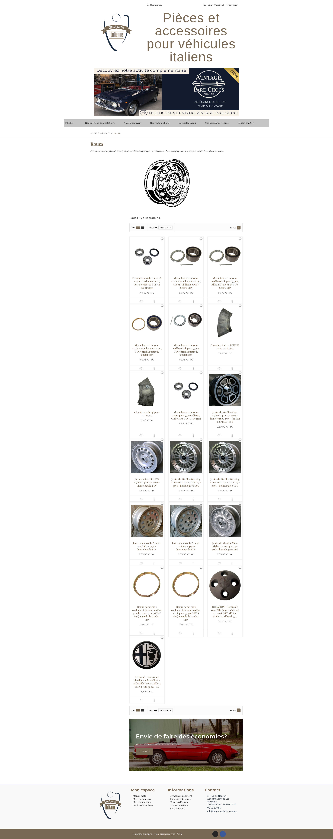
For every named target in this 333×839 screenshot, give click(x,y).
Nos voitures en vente (217, 123)
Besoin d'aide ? (246, 123)
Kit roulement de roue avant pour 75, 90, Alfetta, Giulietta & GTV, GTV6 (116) (186, 415)
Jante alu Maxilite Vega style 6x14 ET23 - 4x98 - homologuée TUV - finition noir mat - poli (225, 417)
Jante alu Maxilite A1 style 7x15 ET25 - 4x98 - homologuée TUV (186, 546)
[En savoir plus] (154, 301)
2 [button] (167, 114)
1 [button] (165, 114)
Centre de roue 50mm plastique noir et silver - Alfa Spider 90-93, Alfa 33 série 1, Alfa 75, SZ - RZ (147, 682)
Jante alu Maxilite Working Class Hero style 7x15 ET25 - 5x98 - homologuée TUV (225, 482)
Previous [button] (97, 92)
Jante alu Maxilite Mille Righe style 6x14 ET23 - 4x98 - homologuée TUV (225, 546)
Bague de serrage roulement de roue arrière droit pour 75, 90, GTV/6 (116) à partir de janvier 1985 (186, 613)
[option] (166, 92)
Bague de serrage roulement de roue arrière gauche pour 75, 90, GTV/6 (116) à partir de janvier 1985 (147, 613)
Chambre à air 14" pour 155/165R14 (147, 414)
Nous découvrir (132, 123)
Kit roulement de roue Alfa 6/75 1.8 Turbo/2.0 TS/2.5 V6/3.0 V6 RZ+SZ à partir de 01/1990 (147, 283)
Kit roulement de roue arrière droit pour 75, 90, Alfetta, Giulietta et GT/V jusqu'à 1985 (225, 283)
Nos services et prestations (100, 123)
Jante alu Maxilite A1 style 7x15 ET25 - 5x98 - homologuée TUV (147, 546)
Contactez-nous (187, 123)
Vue (133, 227)
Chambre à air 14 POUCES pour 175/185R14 (225, 347)
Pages (233, 227)
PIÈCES (69, 123)
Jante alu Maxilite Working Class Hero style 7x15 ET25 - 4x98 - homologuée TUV (186, 482)
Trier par (153, 227)
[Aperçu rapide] (141, 301)
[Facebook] (223, 834)
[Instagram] (215, 834)
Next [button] (235, 92)
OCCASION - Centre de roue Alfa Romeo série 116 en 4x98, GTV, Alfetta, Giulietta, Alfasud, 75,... (225, 611)
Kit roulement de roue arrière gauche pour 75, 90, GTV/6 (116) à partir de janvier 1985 (147, 350)
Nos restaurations (159, 123)
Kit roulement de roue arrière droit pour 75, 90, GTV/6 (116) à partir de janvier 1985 (186, 350)
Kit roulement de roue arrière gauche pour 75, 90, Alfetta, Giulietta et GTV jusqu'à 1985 (186, 283)
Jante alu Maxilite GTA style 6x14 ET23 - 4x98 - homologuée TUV (147, 482)
